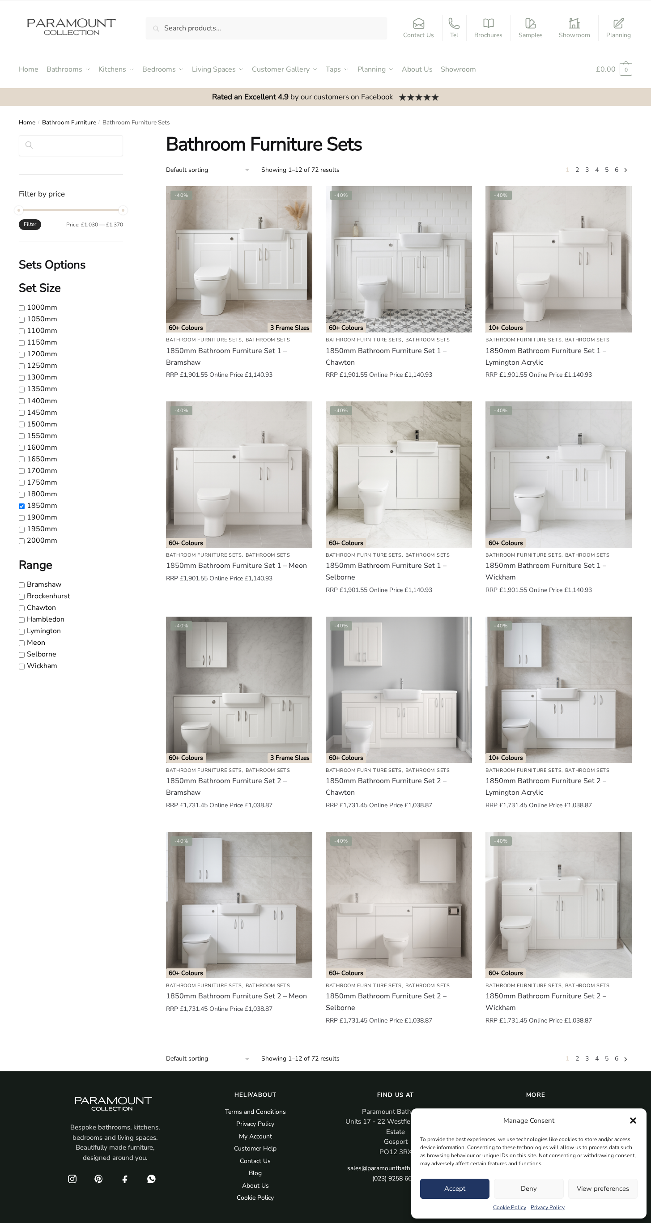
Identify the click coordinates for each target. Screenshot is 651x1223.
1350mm (42, 389)
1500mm (42, 424)
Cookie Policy (509, 1207)
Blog (255, 1173)
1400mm (42, 401)
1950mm (42, 529)
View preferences (603, 1188)
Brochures (488, 35)
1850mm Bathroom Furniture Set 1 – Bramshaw (226, 356)
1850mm (42, 506)
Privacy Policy (548, 1207)
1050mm (42, 319)
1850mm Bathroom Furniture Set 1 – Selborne (386, 571)
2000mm (42, 540)
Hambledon (45, 619)
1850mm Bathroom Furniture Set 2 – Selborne (386, 1002)
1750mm (42, 482)
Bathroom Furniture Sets (204, 340)
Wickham (42, 666)
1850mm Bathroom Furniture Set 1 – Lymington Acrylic (545, 356)
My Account (255, 1136)
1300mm (42, 378)
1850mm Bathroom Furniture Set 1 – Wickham (545, 571)
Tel (454, 35)
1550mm (42, 436)
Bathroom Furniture (69, 122)
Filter (30, 224)
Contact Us (418, 35)
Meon (36, 643)
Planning (618, 35)
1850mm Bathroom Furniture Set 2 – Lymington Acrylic (545, 786)
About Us (255, 1185)
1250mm (42, 366)
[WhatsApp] (151, 1178)
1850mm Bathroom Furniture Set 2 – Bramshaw (226, 786)
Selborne (41, 654)
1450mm (42, 413)
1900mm (42, 517)
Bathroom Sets (268, 340)
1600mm (42, 447)
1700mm (42, 471)
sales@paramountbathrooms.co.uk (395, 1168)
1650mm (42, 459)
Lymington (44, 631)
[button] (633, 1120)
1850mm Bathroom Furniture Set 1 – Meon (236, 566)
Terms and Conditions (255, 1112)
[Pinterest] (98, 1178)
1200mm (42, 354)
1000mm (42, 307)
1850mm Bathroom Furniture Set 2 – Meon (236, 996)
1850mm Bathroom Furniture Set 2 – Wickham (545, 1002)
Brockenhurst (48, 596)
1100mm (42, 331)
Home (27, 122)
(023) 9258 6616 (395, 1178)
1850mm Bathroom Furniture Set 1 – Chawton (386, 356)
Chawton (41, 608)
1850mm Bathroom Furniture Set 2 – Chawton (386, 786)
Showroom (574, 35)
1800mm (42, 494)
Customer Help (255, 1148)
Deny (529, 1188)
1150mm (42, 342)
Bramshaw (44, 584)
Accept (454, 1188)
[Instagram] (72, 1178)
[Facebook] (124, 1178)
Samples (531, 35)
